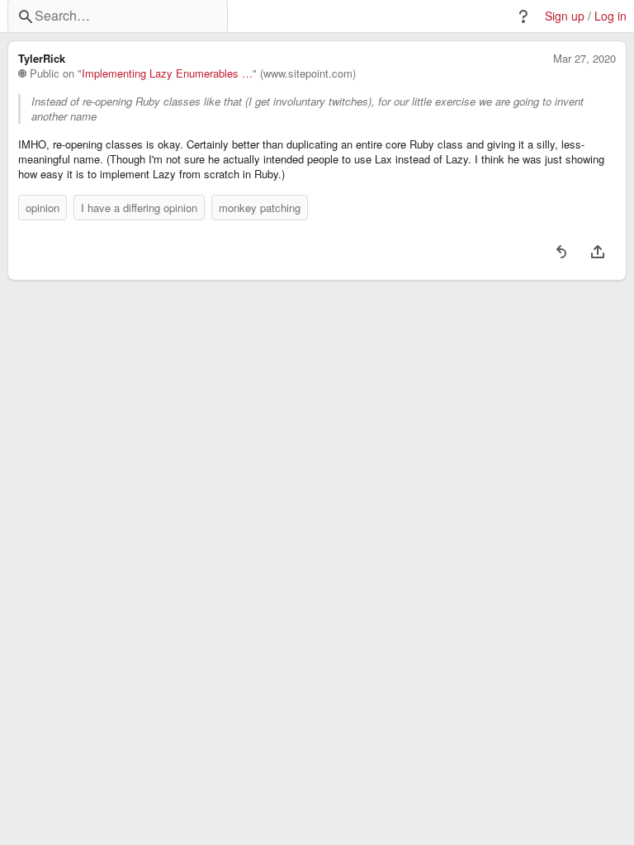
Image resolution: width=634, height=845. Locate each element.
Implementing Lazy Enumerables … (167, 73)
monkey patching (259, 207)
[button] (523, 16)
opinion (42, 207)
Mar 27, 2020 (584, 58)
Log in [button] (610, 16)
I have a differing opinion (139, 207)
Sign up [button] (564, 16)
